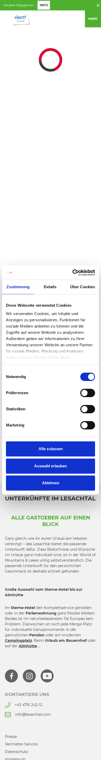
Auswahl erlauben (50, 466)
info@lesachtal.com (33, 714)
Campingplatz (18, 640)
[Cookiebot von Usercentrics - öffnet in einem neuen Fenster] (72, 272)
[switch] (87, 393)
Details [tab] (50, 287)
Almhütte (28, 646)
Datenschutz (16, 751)
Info (44, 5)
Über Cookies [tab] (82, 287)
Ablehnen (50, 483)
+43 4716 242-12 (28, 704)
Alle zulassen (51, 449)
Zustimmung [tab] (18, 287)
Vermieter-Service (21, 744)
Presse (11, 736)
